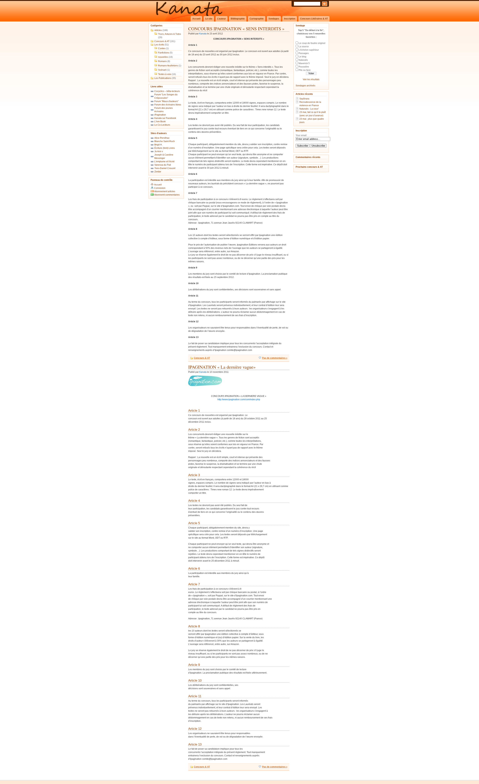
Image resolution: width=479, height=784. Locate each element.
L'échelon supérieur (309, 50)
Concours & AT (161, 41)
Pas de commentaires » (274, 358)
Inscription (289, 18)
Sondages (274, 18)
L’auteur (221, 18)
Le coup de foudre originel (312, 43)
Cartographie (257, 18)
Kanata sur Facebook (165, 118)
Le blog (302, 56)
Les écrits (159, 44)
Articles (158, 30)
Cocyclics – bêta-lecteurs (167, 91)
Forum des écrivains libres (167, 104)
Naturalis (303, 60)
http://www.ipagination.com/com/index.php (238, 399)
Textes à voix (164, 74)
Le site (208, 18)
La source (304, 46)
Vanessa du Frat (162, 165)
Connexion (159, 188)
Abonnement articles (164, 191)
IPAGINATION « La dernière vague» (222, 367)
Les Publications (162, 78)
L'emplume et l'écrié (164, 161)
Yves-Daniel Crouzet (164, 168)
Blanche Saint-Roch (164, 141)
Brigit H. (158, 144)
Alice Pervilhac (162, 138)
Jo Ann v (158, 151)
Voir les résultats (311, 79)
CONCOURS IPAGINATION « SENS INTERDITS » (236, 29)
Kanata (203, 33)
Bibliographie (238, 18)
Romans (162, 61)
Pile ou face (305, 70)
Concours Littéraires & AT (314, 18)
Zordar (157, 171)
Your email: (301, 135)
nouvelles (163, 57)
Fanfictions (163, 52)
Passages (304, 53)
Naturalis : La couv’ (309, 108)
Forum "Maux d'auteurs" (166, 101)
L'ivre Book (160, 121)
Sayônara (304, 98)
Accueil (196, 18)
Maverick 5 (304, 63)
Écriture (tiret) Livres (164, 148)
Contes (161, 48)
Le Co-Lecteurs (162, 125)
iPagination (160, 114)
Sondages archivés (305, 85)
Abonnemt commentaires (167, 194)
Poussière (304, 66)
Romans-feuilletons (168, 65)
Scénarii (162, 70)
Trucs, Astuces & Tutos (169, 34)
